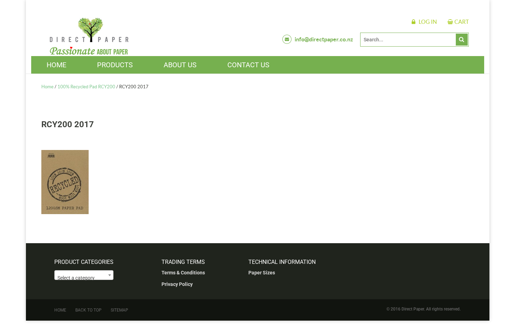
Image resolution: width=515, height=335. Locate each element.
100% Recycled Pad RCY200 (86, 86)
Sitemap (119, 310)
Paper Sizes (261, 272)
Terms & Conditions (183, 272)
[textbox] (84, 278)
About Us (180, 65)
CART (461, 22)
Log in (428, 22)
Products (115, 65)
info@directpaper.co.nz (324, 39)
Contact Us (248, 65)
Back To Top (88, 310)
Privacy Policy (177, 284)
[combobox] (84, 275)
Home (56, 65)
